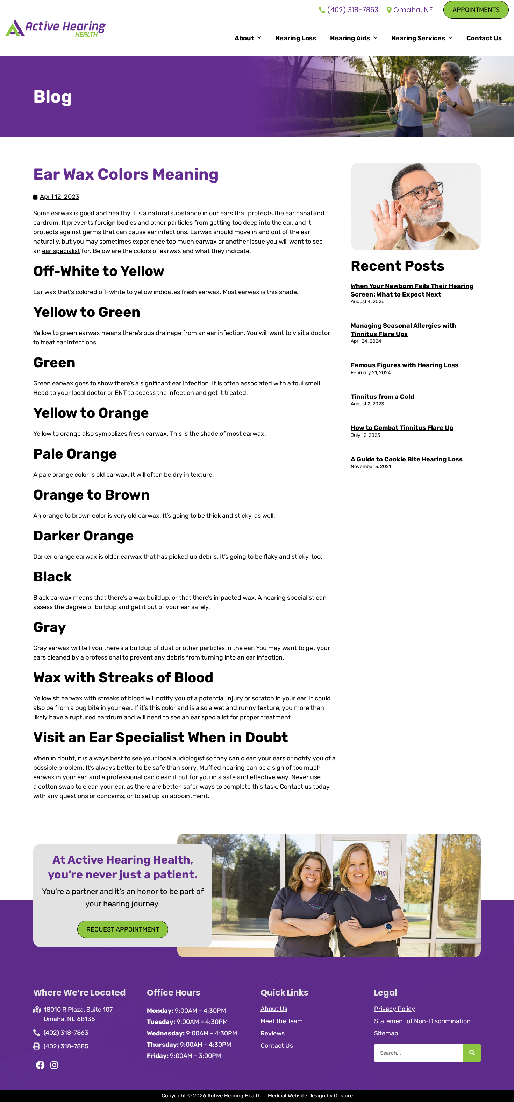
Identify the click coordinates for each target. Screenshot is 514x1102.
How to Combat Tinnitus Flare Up (402, 428)
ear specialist (61, 251)
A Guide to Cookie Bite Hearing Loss (407, 459)
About (244, 38)
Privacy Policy (394, 1008)
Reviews (272, 1033)
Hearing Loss (295, 38)
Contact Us (484, 38)
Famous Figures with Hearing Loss (404, 365)
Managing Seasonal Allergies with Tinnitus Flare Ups (403, 329)
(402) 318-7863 (352, 10)
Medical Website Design (296, 1096)
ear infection (264, 657)
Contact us (296, 786)
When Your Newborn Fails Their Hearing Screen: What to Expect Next (412, 290)
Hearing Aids (350, 38)
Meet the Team (281, 1021)
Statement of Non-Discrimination (422, 1021)
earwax (61, 213)
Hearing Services (418, 38)
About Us (273, 1008)
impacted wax (234, 597)
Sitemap (386, 1033)
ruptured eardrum (96, 717)
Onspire (343, 1096)
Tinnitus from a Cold (382, 396)
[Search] (472, 1053)
